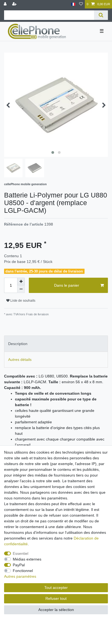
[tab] (56, 344)
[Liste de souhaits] (81, 4)
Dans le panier (66, 285)
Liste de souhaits (22, 300)
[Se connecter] (6, 4)
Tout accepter (56, 587)
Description (17, 344)
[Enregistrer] (15, 4)
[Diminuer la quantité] (21, 289)
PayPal (19, 565)
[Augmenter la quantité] (21, 281)
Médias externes (27, 559)
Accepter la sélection (56, 609)
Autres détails (20, 359)
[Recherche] (101, 15)
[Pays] (73, 4)
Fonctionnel (23, 570)
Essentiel (20, 553)
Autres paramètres (20, 576)
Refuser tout (56, 598)
